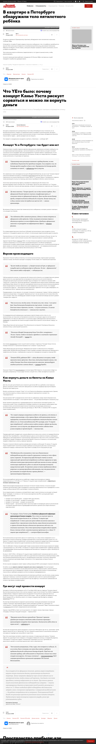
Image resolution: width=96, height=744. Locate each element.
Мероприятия (52, 6)
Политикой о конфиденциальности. (34, 742)
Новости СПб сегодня (25, 718)
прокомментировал (47, 656)
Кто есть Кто (69, 6)
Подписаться (59, 1)
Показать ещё (75, 160)
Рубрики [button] (30, 6)
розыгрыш (32, 175)
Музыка (55, 718)
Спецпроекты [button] (41, 6)
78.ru (10, 41)
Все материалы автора (22, 35)
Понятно (90, 741)
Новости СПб (30, 74)
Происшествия (16, 74)
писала (27, 337)
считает (38, 364)
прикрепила (13, 344)
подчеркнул (24, 624)
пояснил (19, 241)
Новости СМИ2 (7, 84)
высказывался (20, 370)
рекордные (6, 598)
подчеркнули (30, 168)
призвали (49, 224)
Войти (88, 6)
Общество (9, 74)
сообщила (6, 320)
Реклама (61, 6)
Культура (43, 718)
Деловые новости (35, 718)
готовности (7, 607)
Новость (24, 74)
